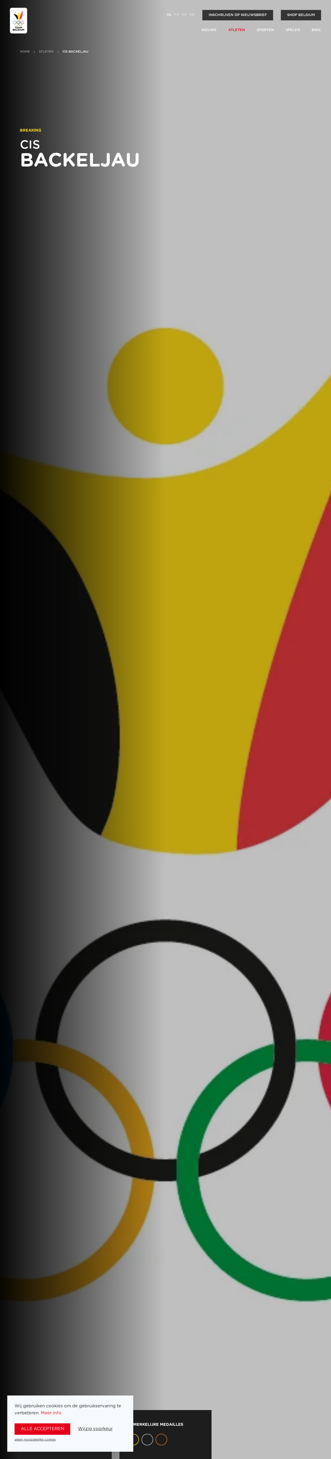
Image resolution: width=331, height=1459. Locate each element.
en (184, 14)
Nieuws (209, 30)
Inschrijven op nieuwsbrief (238, 15)
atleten (46, 51)
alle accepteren (42, 1429)
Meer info (51, 1413)
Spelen (293, 30)
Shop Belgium (301, 15)
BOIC (316, 30)
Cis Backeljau (76, 51)
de (192, 14)
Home (25, 51)
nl (169, 14)
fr (176, 14)
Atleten (236, 30)
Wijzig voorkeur (95, 1429)
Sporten (265, 30)
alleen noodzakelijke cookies (35, 1439)
